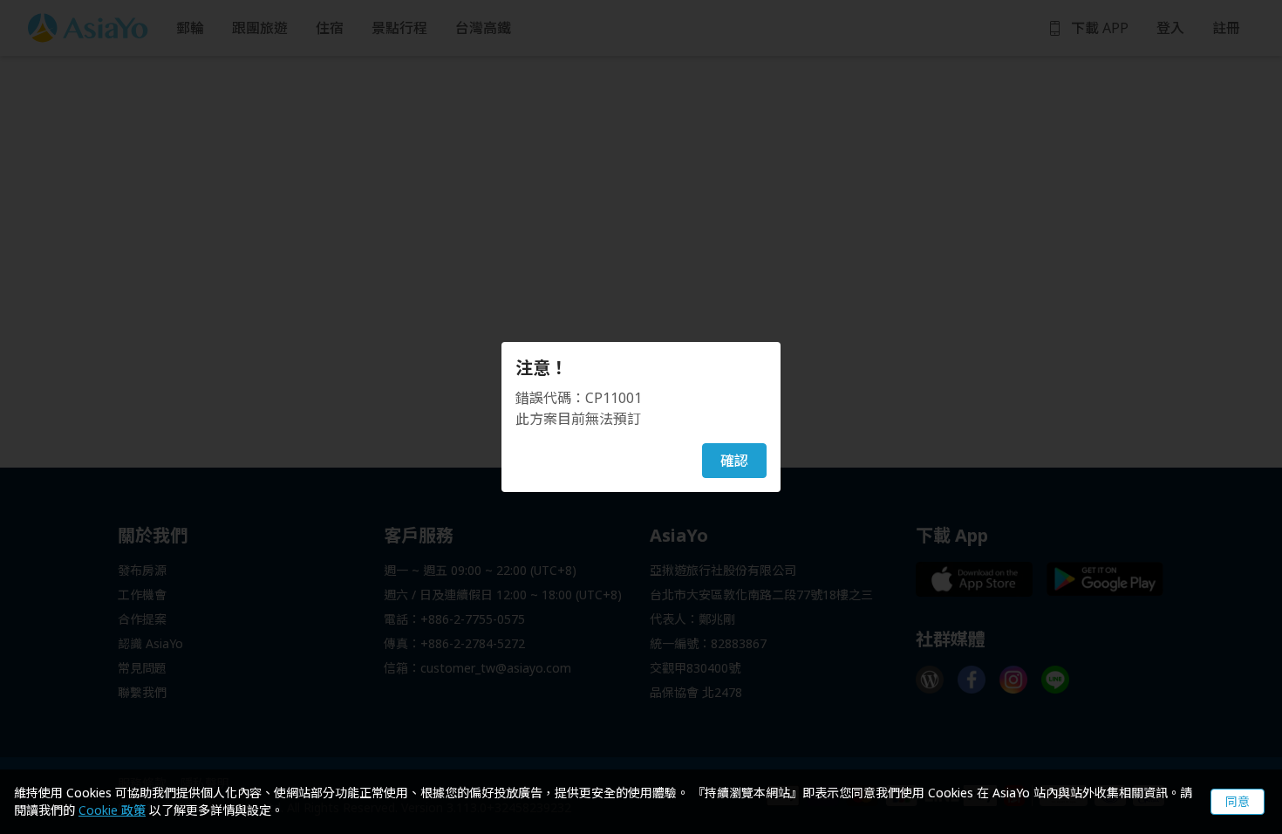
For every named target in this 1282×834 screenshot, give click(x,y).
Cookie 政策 (112, 810)
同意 (1237, 801)
